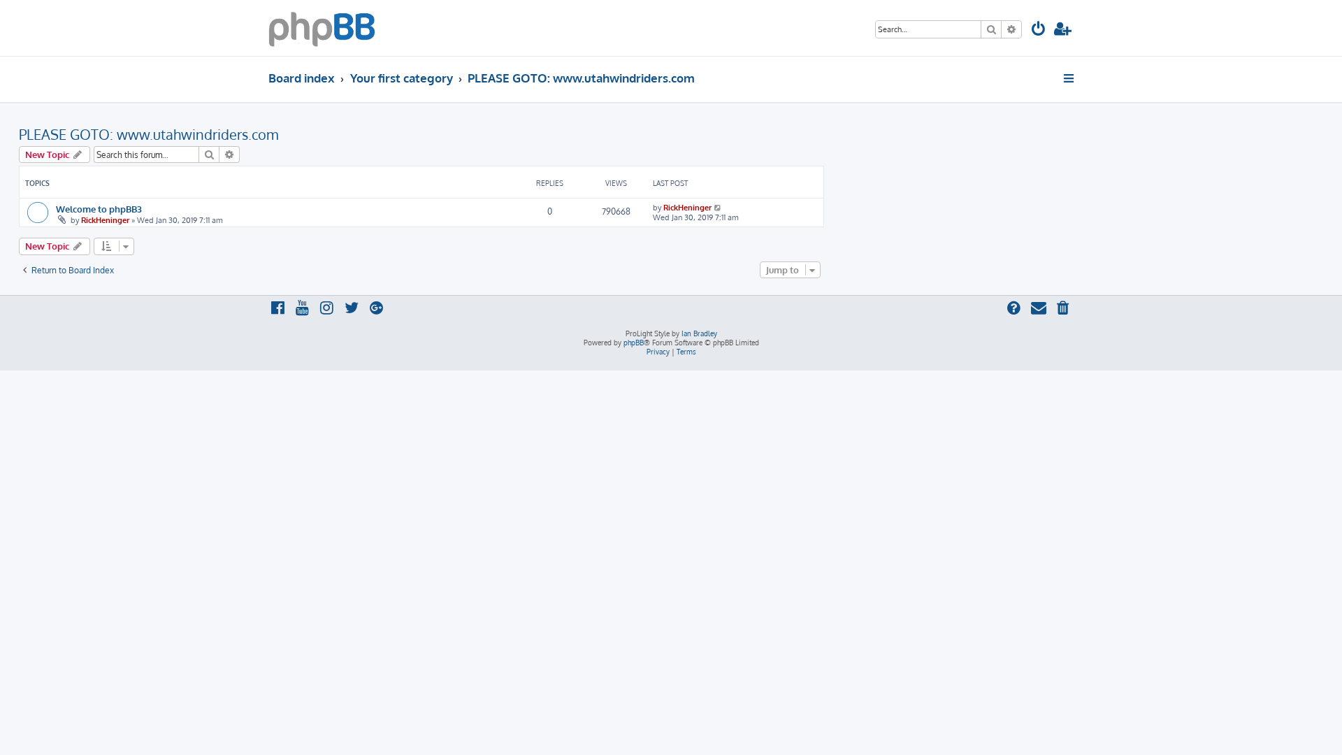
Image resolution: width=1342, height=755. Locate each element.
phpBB (633, 342)
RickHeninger (105, 220)
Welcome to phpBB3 (99, 209)
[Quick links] (1069, 78)
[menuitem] (1038, 30)
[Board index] (321, 28)
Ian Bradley (699, 333)
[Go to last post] (718, 208)
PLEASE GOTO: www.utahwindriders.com (148, 134)
